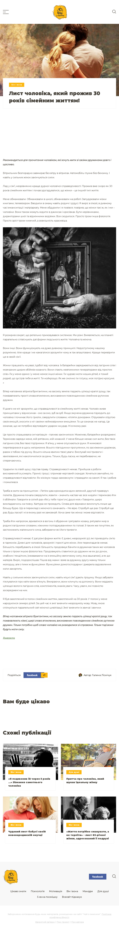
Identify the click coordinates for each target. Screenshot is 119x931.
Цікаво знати (18, 891)
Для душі (103, 891)
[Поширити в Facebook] (34, 675)
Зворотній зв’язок (45, 922)
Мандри (88, 891)
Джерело (9, 638)
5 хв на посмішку (47, 897)
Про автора (77, 922)
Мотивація (55, 891)
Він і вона (72, 891)
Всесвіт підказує (72, 897)
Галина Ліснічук (101, 675)
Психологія (38, 891)
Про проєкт (63, 922)
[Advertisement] (31, 137)
